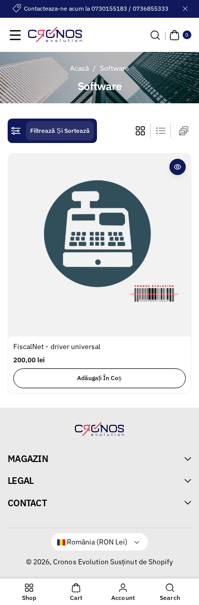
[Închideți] (185, 8)
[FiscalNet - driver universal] (99, 245)
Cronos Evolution (81, 561)
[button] (15, 35)
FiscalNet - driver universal (57, 346)
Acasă (79, 68)
